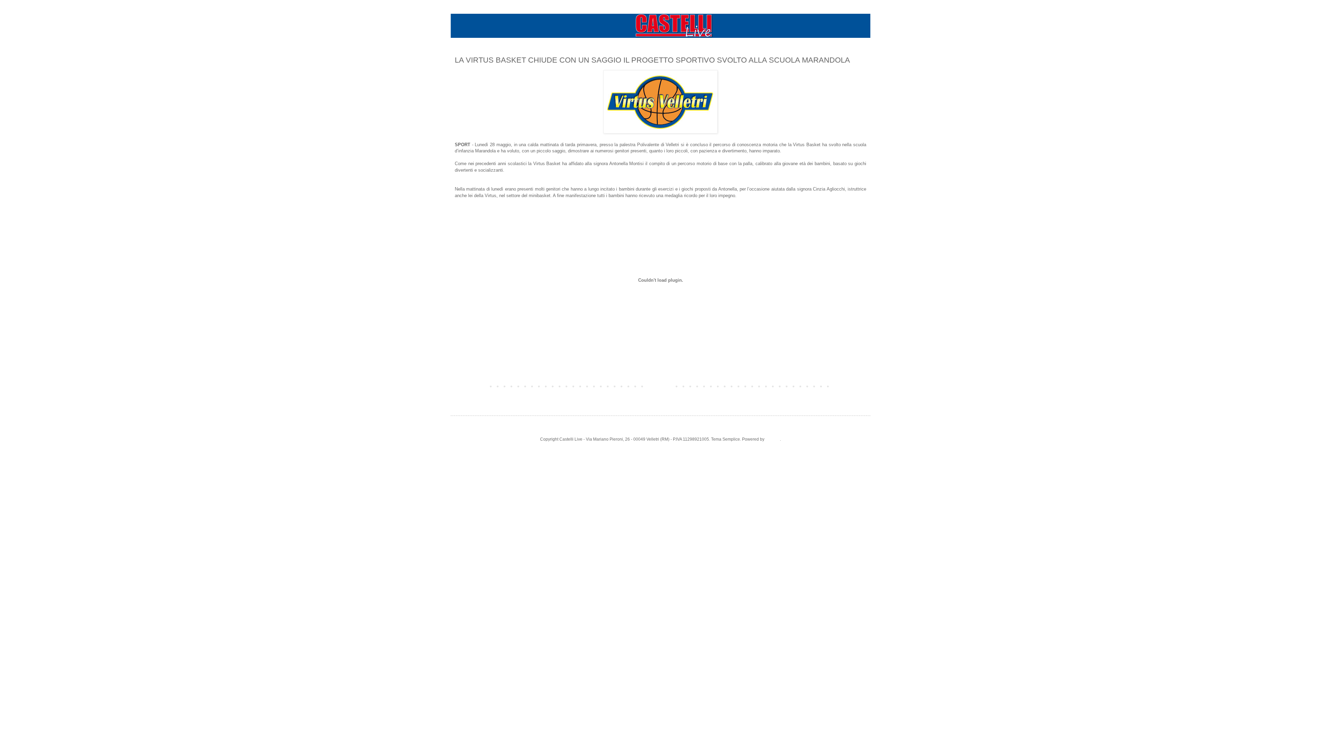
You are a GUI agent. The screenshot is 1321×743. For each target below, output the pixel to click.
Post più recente (472, 386)
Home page (660, 386)
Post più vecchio (849, 386)
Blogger (772, 439)
